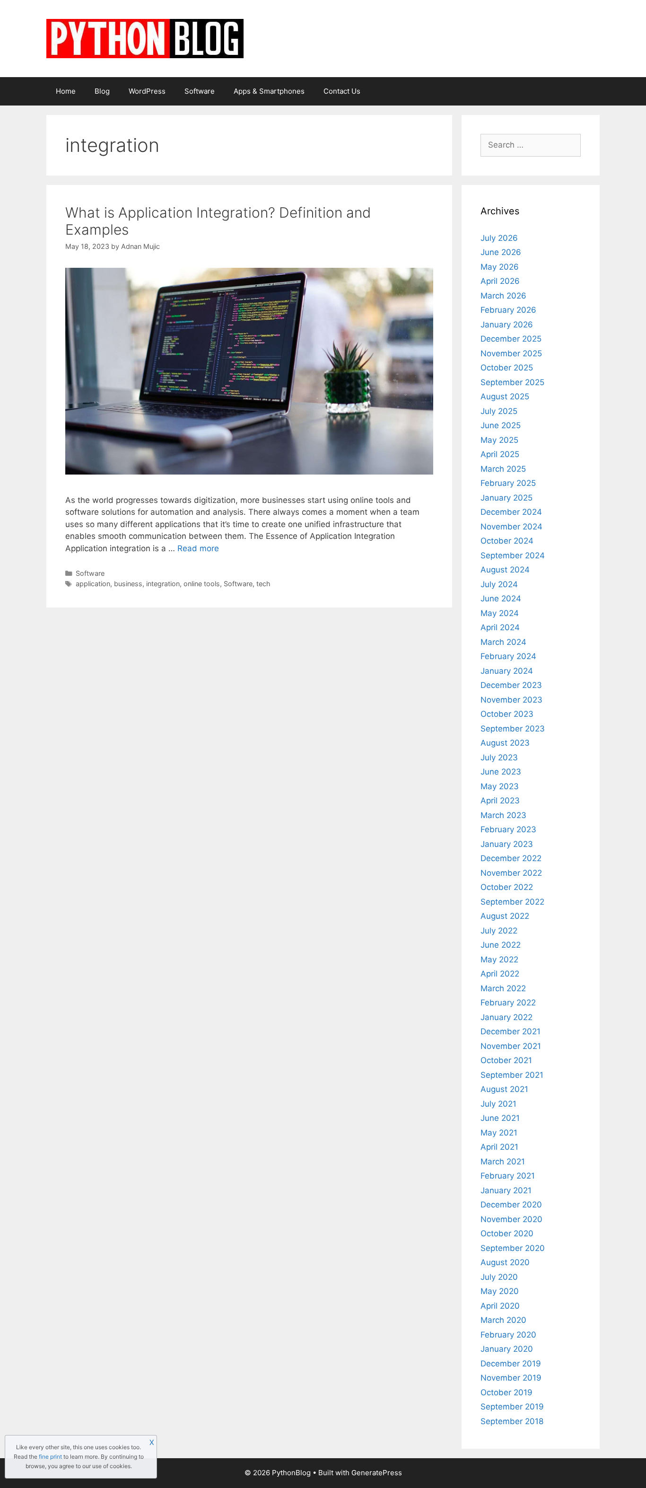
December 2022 (510, 858)
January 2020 (506, 1349)
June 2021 (500, 1118)
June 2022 (500, 945)
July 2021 (498, 1104)
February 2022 (508, 1002)
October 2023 (506, 714)
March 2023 (503, 815)
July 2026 (499, 238)
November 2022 (511, 873)
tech (263, 584)
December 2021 (510, 1031)
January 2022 (506, 1017)
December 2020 (511, 1204)
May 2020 (499, 1291)
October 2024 (506, 541)
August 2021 (504, 1089)
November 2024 (511, 526)
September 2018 (511, 1421)
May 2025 (499, 440)
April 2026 (500, 281)
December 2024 (511, 512)
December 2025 (510, 338)
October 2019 (506, 1392)
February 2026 (508, 310)
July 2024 (499, 584)
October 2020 (506, 1233)
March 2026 (503, 295)
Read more (198, 548)
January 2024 (506, 671)
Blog (102, 91)
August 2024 (505, 569)
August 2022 (504, 916)
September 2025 (512, 382)
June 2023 (500, 771)
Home (66, 91)
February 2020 (508, 1334)
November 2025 (511, 353)
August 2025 (504, 396)
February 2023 (508, 829)
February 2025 (508, 483)
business (128, 584)
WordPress (147, 91)
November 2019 (510, 1377)
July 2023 (499, 757)
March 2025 (503, 469)
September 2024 (512, 555)
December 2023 (511, 685)
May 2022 (499, 959)
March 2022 (503, 988)
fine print (50, 1456)
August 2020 (505, 1262)
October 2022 (506, 887)
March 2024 (503, 642)
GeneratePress (376, 1472)
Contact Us (341, 91)
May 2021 (498, 1132)
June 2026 (500, 252)
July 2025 (498, 411)
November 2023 (511, 699)
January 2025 (506, 497)
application (93, 584)
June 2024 (500, 598)
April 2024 (500, 627)
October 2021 (506, 1060)
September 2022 (512, 902)
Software (199, 91)
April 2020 (500, 1306)
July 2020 (499, 1277)
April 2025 (499, 454)
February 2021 (507, 1175)
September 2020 (512, 1248)
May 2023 (499, 786)
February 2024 (508, 656)
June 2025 (500, 425)
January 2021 (506, 1190)
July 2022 (498, 930)
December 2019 (510, 1363)
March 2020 (503, 1320)
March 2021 (502, 1161)
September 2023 (512, 728)
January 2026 (506, 324)
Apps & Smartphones (269, 91)
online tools (201, 584)
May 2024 (499, 613)
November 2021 (510, 1046)
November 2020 (511, 1219)
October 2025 (506, 367)
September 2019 (512, 1406)
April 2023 (500, 800)
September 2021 (511, 1075)
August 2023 (505, 743)
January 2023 (506, 844)
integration (163, 584)
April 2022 (499, 973)
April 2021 (499, 1147)
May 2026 (499, 267)
